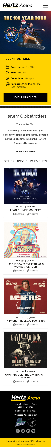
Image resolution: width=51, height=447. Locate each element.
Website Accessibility (25, 415)
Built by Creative (26, 444)
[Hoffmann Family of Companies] (31, 422)
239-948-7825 (29, 411)
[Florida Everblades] (20, 422)
